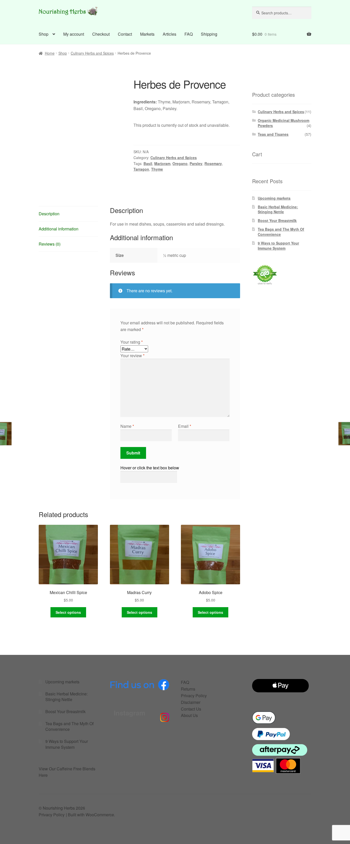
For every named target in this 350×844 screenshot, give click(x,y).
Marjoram (162, 163)
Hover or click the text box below (149, 468)
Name (127, 426)
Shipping (209, 34)
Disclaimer (190, 702)
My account (73, 34)
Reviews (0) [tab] (49, 244)
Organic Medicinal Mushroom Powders (283, 123)
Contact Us (191, 709)
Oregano (180, 163)
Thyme (157, 169)
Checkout (101, 34)
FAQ (188, 34)
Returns (188, 689)
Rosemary (213, 163)
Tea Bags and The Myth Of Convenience (281, 232)
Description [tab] (49, 214)
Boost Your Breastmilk (277, 220)
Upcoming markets (274, 198)
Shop (43, 34)
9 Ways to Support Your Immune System (278, 245)
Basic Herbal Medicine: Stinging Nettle (278, 209)
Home (50, 53)
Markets (147, 34)
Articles (169, 34)
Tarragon (141, 169)
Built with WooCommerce (91, 815)
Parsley (196, 163)
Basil (147, 163)
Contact (125, 34)
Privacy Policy (194, 696)
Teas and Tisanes (273, 134)
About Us (189, 715)
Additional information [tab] (58, 229)
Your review (132, 355)
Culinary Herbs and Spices (92, 53)
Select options (68, 612)
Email (184, 426)
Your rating (131, 342)
